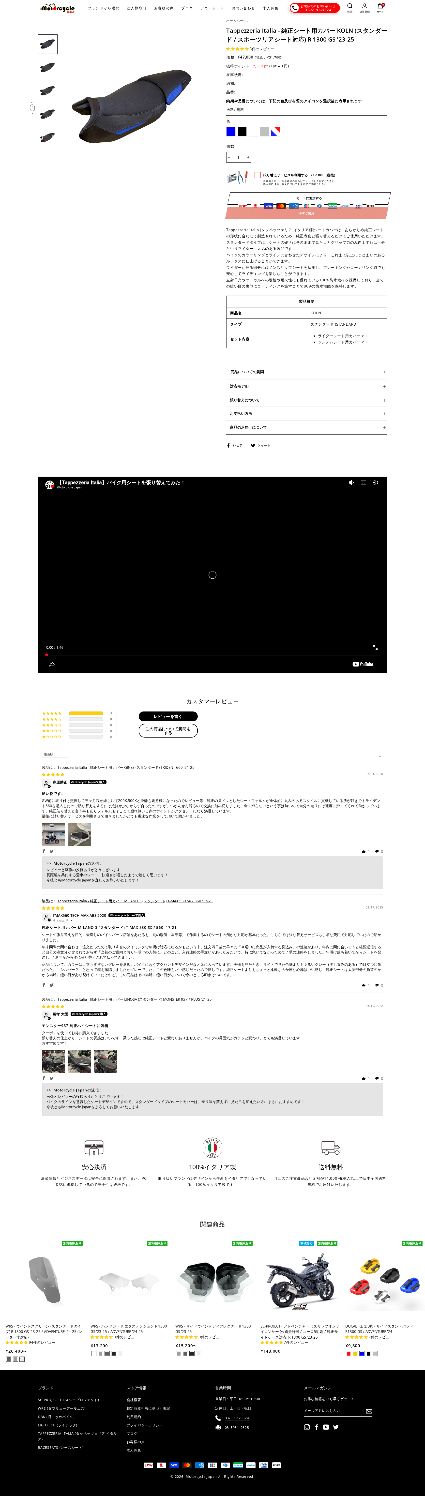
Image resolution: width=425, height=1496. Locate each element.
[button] (238, 48)
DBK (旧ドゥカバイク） (57, 1417)
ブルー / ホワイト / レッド (275, 131)
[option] (135, 108)
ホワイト (253, 131)
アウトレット (212, 8)
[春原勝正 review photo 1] (53, 834)
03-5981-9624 (318, 9)
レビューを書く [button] (168, 716)
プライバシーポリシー (145, 1425)
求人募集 (271, 8)
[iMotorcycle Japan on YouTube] (326, 1427)
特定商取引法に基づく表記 (148, 1408)
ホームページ (236, 20)
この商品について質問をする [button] (168, 730)
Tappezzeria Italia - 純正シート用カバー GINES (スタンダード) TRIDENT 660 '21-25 (126, 767)
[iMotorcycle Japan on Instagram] (307, 1427)
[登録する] (369, 1411)
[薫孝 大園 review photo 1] (53, 1061)
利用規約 (134, 1417)
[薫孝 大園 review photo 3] (105, 1061)
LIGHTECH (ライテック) (57, 1425)
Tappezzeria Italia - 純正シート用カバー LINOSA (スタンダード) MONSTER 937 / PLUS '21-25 (135, 999)
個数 (230, 146)
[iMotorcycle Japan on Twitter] (336, 1427)
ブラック (242, 131)
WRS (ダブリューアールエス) (62, 1408)
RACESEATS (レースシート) (61, 1447)
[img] (53, 774)
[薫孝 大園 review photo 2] (79, 1061)
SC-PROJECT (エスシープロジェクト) (68, 1400)
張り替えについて (244, 399)
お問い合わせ (244, 8)
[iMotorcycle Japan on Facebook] (316, 1427)
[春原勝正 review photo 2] (79, 834)
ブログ (187, 8)
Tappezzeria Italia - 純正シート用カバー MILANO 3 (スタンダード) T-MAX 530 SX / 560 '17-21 (135, 900)
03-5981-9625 (237, 1427)
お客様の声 (164, 8)
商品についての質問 (247, 371)
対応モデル (239, 386)
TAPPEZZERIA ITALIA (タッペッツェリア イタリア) (77, 1436)
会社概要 (134, 1400)
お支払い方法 (241, 413)
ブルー (231, 131)
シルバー (264, 131)
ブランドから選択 (104, 8)
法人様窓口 (137, 8)
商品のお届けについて (248, 427)
